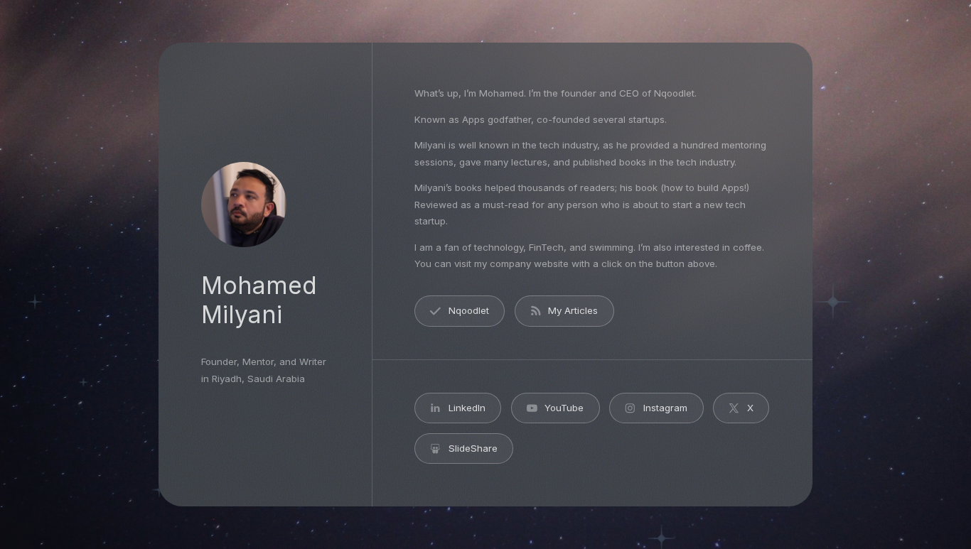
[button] (459, 310)
